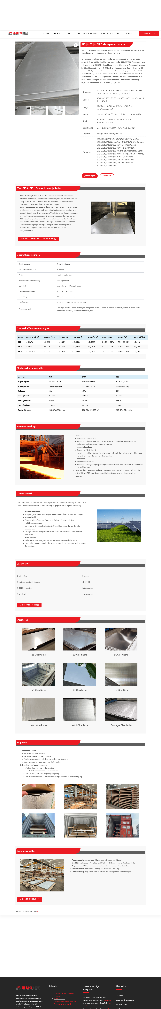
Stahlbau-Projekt (59, 999)
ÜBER (119, 33)
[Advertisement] (65, 15)
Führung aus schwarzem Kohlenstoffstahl (95, 1003)
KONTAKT (130, 33)
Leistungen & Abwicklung (87, 33)
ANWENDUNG (107, 33)
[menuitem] (51, 33)
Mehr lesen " (108, 1000)
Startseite (18, 911)
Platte (35, 911)
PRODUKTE (68, 33)
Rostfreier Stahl (27, 911)
